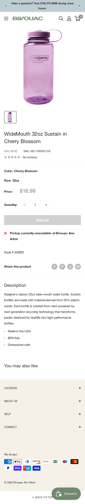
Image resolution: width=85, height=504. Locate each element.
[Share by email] (78, 267)
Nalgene (11, 151)
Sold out (42, 220)
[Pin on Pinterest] (62, 267)
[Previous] (5, 5)
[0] (77, 18)
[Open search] (61, 18)
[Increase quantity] (46, 205)
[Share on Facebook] (54, 267)
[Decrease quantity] (24, 205)
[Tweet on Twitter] (70, 267)
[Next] (79, 5)
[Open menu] (6, 18)
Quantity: (10, 205)
